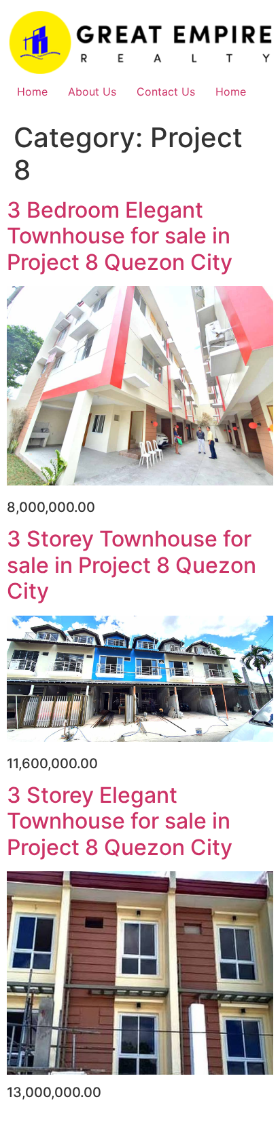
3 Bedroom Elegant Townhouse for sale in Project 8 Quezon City (119, 236)
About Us (92, 91)
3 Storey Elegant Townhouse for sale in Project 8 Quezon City (119, 821)
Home (32, 91)
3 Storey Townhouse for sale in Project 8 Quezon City (131, 564)
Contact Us (166, 91)
